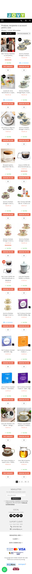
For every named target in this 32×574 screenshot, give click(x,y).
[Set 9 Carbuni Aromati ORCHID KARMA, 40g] (24, 304)
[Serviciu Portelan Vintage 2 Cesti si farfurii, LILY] (8, 304)
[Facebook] (11, 515)
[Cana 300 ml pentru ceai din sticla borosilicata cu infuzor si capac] (24, 451)
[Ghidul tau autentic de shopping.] (22, 564)
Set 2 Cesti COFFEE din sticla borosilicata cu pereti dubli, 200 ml (8, 277)
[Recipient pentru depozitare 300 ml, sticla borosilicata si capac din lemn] (8, 156)
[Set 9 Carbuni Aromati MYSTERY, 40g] (8, 341)
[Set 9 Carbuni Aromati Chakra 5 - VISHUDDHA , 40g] (8, 378)
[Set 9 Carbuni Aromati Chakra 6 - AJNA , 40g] (24, 378)
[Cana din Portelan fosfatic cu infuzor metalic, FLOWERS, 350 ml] (24, 267)
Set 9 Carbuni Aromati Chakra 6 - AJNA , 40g (24, 387)
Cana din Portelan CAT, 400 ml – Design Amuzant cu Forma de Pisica (8, 424)
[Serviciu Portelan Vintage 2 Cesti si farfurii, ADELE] (24, 229)
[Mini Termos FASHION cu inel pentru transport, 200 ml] (8, 45)
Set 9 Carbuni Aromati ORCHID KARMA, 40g (24, 314)
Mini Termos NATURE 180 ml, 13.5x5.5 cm (24, 202)
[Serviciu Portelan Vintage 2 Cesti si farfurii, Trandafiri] (8, 193)
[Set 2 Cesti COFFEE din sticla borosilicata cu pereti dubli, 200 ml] (8, 267)
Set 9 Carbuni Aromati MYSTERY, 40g (8, 351)
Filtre (9, 33)
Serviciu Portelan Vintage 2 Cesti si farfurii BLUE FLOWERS (24, 128)
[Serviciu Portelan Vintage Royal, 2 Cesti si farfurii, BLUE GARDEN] (24, 82)
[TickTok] (17, 515)
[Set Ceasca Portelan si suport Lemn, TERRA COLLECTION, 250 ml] (8, 451)
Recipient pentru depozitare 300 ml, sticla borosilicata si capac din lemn (8, 166)
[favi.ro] (16, 569)
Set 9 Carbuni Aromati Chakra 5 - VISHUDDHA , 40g (8, 387)
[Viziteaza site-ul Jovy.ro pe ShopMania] (11, 564)
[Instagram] (21, 515)
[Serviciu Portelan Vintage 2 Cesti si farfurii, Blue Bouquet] (24, 45)
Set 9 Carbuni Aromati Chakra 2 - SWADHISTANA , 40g (24, 351)
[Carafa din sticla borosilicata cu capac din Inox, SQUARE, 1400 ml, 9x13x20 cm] (8, 81)
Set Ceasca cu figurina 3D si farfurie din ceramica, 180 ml (8, 128)
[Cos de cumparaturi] (26, 20)
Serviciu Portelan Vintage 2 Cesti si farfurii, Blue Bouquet (24, 54)
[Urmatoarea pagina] (28, 482)
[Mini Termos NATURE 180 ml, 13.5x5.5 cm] (24, 193)
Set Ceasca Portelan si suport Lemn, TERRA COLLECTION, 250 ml (8, 461)
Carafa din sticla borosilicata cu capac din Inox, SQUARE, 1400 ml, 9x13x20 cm (8, 91)
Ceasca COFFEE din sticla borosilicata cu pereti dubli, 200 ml (24, 166)
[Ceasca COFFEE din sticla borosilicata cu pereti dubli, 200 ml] (24, 155)
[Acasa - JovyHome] (16, 15)
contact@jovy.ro (17, 529)
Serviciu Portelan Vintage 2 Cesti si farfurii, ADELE (24, 240)
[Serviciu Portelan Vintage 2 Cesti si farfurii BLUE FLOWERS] (24, 119)
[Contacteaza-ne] (21, 20)
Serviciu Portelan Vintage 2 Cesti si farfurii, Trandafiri (8, 202)
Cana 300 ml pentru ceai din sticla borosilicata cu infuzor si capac (24, 461)
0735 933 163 (17, 527)
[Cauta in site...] (30, 20)
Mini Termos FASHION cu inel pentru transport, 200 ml (8, 54)
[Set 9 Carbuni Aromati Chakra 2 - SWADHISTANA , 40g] (24, 341)
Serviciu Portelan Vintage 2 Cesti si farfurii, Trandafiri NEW (8, 240)
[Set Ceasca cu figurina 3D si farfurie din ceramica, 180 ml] (8, 119)
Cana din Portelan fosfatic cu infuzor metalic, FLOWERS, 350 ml (24, 277)
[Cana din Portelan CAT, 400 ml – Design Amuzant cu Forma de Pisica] (8, 415)
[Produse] (2, 21)
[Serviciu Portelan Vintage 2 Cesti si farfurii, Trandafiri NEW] (8, 230)
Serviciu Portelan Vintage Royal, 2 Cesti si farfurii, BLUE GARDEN (24, 91)
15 (25, 482)
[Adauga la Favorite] (8, 70)
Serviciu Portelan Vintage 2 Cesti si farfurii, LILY (8, 314)
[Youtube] (14, 515)
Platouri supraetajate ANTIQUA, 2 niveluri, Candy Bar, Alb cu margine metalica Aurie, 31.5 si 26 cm (24, 424)
